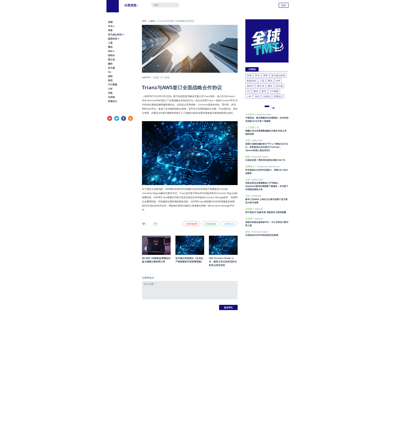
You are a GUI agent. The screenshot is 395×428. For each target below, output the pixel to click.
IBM (110, 51)
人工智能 (250, 127)
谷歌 (110, 92)
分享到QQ (229, 223)
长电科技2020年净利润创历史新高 (261, 235)
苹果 (110, 30)
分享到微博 (191, 223)
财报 (248, 156)
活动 (248, 195)
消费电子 (250, 166)
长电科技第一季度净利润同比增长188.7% (265, 160)
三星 (110, 42)
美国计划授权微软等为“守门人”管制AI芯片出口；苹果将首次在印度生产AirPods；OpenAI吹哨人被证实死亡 (266, 147)
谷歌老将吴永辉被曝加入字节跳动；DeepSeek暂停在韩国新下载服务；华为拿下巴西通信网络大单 (266, 186)
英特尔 (111, 55)
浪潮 (110, 21)
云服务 (152, 20)
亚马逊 (111, 67)
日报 (248, 140)
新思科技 (112, 38)
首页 (144, 20)
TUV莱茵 (112, 84)
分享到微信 (210, 223)
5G (109, 71)
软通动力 (112, 101)
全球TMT (146, 77)
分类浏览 (130, 5)
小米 (110, 88)
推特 (110, 76)
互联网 (249, 208)
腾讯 (110, 46)
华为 (110, 26)
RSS (130, 118)
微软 (110, 63)
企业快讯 (250, 114)
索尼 (110, 80)
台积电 (111, 96)
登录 (283, 5)
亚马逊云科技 (115, 34)
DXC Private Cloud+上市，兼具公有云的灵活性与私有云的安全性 (223, 262)
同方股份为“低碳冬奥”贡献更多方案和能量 (265, 212)
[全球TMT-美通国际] (112, 6)
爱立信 (111, 59)
